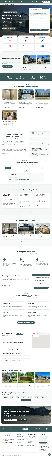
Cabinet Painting (20, 440)
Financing (18, 443)
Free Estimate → (46, 1)
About (18, 1)
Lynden (12, 397)
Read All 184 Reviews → (26, 211)
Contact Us (20, 455)
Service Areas (23, 1)
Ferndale (46, 436)
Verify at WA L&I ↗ (32, 443)
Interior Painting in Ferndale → (8, 307)
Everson (30, 397)
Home (3, 4)
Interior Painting (20, 436)
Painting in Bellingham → (24, 179)
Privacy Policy (4, 455)
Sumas (42, 397)
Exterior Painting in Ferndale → (33, 307)
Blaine (17, 397)
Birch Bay (23, 397)
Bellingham (5, 397)
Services (13, 1)
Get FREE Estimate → (7, 66)
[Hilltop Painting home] (6, 2)
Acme (10, 399)
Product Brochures (20, 445)
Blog (37, 1)
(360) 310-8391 (37, 279)
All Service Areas (17, 399)
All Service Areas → (43, 442)
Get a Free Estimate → (41, 287)
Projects (29, 1)
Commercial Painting (20, 439)
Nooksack (36, 397)
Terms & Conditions (10, 455)
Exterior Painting (20, 437)
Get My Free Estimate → (39, 29)
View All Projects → (26, 242)
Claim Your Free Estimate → (10, 419)
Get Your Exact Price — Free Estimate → (26, 322)
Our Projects (19, 442)
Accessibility (15, 455)
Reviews (33, 1)
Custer (26, 170)
